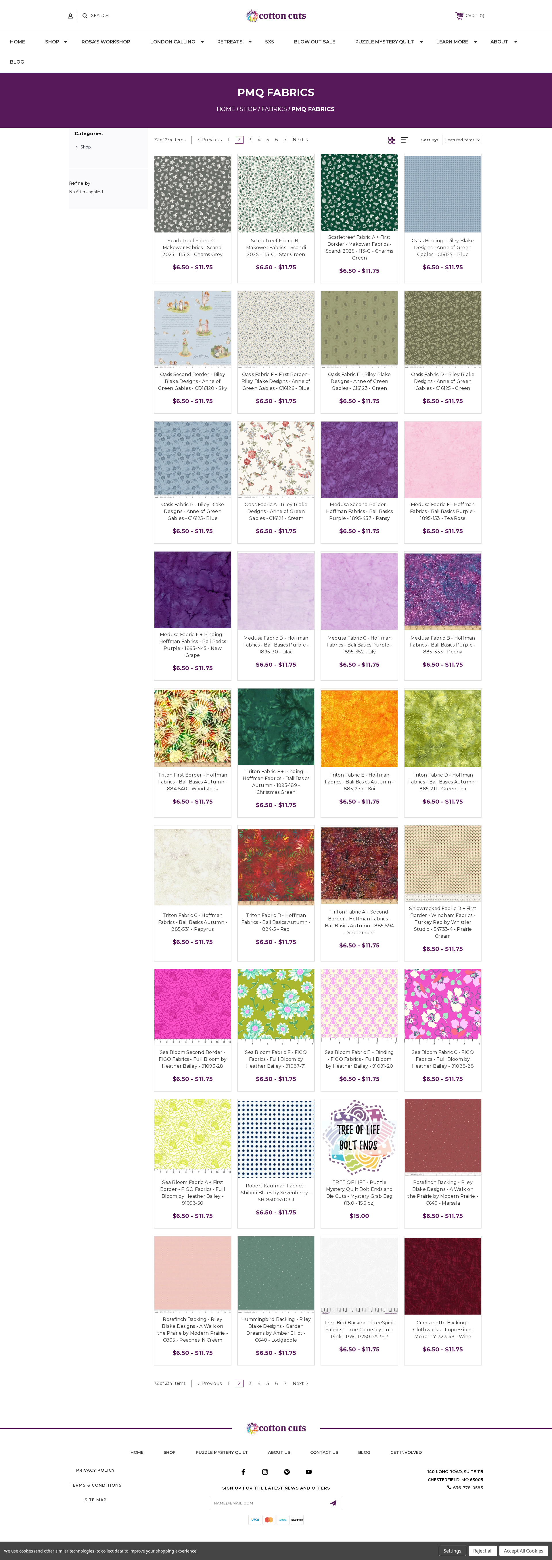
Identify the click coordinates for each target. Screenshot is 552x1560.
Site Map (96, 1499)
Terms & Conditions (96, 1485)
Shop (52, 42)
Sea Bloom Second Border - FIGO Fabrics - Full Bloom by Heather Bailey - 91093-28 (193, 1059)
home (137, 1452)
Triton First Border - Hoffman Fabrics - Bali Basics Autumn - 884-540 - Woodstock (192, 782)
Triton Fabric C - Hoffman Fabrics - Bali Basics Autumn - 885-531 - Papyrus (192, 922)
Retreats (230, 42)
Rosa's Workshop (106, 42)
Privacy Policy (95, 1470)
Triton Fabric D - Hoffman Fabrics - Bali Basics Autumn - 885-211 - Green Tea (443, 782)
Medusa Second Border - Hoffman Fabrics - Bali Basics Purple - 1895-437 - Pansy (359, 511)
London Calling (172, 42)
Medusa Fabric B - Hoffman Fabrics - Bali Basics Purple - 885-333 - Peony (443, 645)
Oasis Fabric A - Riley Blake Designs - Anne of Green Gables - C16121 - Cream (276, 511)
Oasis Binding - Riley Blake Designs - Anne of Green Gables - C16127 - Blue (443, 247)
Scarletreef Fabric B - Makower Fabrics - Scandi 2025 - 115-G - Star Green (276, 247)
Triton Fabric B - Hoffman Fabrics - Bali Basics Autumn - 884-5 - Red (276, 922)
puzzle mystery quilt (222, 1452)
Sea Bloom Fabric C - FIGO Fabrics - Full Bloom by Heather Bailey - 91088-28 (443, 1059)
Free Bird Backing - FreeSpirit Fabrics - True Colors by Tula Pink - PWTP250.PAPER (359, 1329)
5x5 (269, 42)
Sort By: (429, 140)
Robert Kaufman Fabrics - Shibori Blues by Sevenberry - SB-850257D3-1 (276, 1192)
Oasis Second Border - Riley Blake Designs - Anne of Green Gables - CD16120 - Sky (192, 381)
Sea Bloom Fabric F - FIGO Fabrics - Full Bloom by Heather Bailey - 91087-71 (276, 1059)
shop (170, 1452)
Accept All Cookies (523, 1551)
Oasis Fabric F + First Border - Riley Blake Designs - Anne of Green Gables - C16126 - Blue (275, 381)
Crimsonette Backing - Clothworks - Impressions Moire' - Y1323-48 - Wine (442, 1329)
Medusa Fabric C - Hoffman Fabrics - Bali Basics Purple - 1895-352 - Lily (359, 645)
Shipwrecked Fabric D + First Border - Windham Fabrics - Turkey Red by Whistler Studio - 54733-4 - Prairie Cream (442, 922)
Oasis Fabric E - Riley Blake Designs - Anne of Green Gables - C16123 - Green (359, 381)
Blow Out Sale (314, 42)
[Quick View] (186, 228)
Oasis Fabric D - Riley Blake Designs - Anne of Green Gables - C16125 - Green (442, 381)
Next (299, 139)
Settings (452, 1551)
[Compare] (199, 228)
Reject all (482, 1551)
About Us (279, 1452)
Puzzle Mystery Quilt (384, 42)
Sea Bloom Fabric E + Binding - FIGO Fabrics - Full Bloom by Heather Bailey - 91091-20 (359, 1059)
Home (17, 42)
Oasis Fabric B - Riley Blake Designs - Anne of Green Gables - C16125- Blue (192, 511)
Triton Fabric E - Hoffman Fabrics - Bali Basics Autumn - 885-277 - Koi (359, 782)
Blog (17, 62)
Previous (211, 139)
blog (364, 1452)
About (499, 42)
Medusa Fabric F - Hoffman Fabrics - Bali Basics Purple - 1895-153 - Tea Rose (443, 511)
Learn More (452, 42)
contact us (324, 1452)
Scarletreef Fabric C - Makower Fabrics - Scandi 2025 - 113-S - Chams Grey (192, 247)
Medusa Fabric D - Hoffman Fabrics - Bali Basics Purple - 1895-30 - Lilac (276, 645)
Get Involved (406, 1452)
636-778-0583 (468, 1487)
